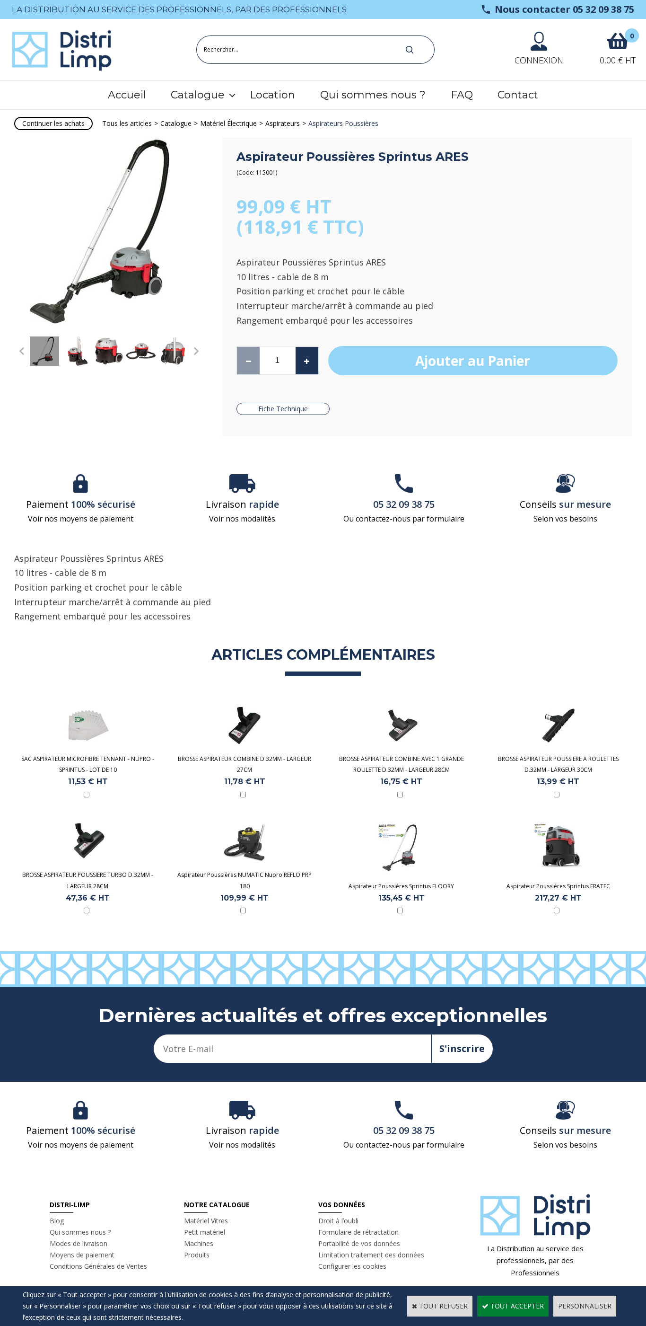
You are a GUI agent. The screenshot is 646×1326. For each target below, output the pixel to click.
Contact (518, 94)
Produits (197, 1254)
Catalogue (198, 94)
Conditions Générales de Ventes (98, 1266)
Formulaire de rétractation (358, 1232)
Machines (198, 1243)
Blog (57, 1220)
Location (272, 94)
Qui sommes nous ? (373, 94)
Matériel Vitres (206, 1220)
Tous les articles (127, 123)
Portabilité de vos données (359, 1243)
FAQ (462, 94)
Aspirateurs (282, 123)
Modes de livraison (78, 1243)
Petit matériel (204, 1232)
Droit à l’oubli (338, 1220)
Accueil (127, 94)
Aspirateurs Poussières (343, 123)
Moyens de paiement (82, 1254)
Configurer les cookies (352, 1266)
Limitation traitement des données (371, 1254)
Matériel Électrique (228, 123)
